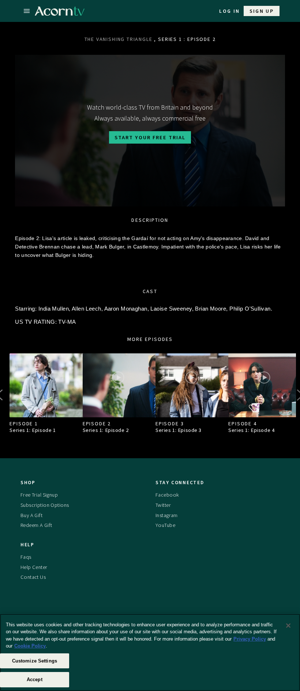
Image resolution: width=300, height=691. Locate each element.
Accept (34, 679)
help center (34, 567)
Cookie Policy (30, 646)
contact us (33, 577)
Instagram (166, 515)
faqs (25, 557)
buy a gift (31, 515)
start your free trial (150, 137)
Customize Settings (34, 661)
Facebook (167, 494)
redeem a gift (36, 525)
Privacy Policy (249, 639)
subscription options (44, 505)
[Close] (288, 626)
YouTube (165, 525)
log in (229, 11)
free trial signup (39, 494)
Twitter (163, 505)
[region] (150, 652)
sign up (262, 11)
